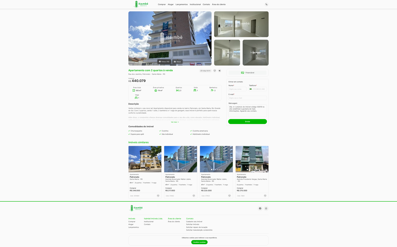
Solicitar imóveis (192, 224)
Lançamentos (182, 4)
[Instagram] (266, 208)
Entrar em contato (236, 82)
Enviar (247, 122)
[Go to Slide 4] (145, 169)
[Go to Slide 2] (142, 169)
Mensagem (233, 103)
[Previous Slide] (131, 159)
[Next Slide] (159, 159)
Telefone (253, 85)
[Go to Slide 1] (140, 169)
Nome (231, 85)
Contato (206, 4)
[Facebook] (260, 208)
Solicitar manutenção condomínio (199, 230)
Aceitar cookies (199, 242)
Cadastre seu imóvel (194, 221)
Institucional (195, 4)
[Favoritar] (215, 71)
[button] (145, 159)
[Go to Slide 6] (149, 169)
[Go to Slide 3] (144, 169)
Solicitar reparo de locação (196, 227)
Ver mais (174, 122)
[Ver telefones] (266, 4)
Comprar (162, 4)
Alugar (171, 4)
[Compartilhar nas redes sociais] (219, 71)
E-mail (231, 94)
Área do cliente (219, 4)
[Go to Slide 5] (147, 169)
